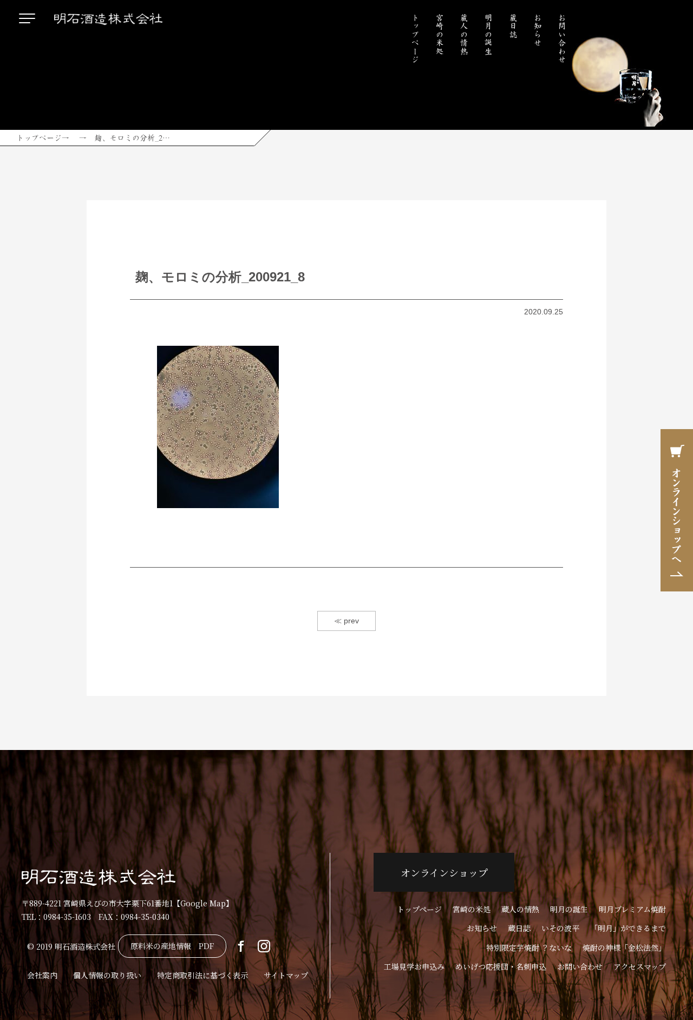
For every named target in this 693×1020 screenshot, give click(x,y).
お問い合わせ (562, 38)
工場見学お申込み (414, 966)
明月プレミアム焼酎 (632, 909)
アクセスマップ (639, 966)
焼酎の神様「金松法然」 (624, 947)
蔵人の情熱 (464, 34)
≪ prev (346, 620)
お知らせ (537, 30)
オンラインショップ (444, 872)
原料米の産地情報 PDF (172, 945)
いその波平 (560, 928)
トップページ (415, 38)
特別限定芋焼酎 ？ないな (529, 947)
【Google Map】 (203, 903)
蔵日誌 (513, 26)
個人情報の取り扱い (107, 975)
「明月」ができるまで (628, 928)
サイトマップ (286, 975)
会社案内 (42, 975)
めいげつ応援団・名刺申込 (500, 966)
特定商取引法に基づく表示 (202, 975)
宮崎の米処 (439, 34)
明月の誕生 (488, 34)
